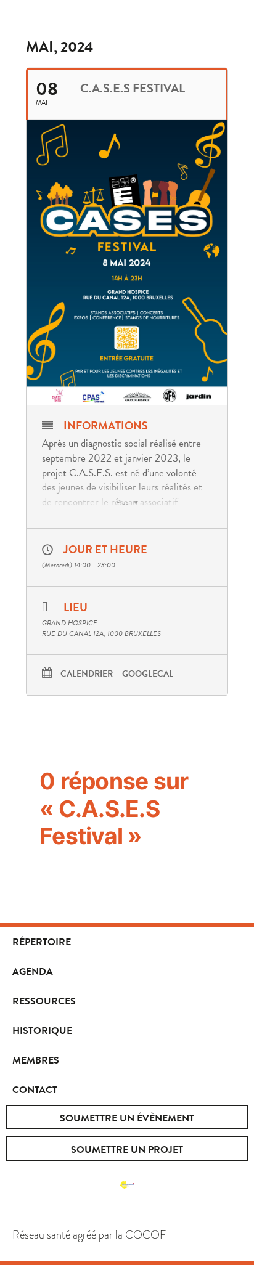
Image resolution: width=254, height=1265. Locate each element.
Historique (42, 1030)
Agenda (32, 971)
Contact (34, 1090)
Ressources (44, 1001)
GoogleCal (147, 674)
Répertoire (41, 942)
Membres (35, 1060)
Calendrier (86, 674)
